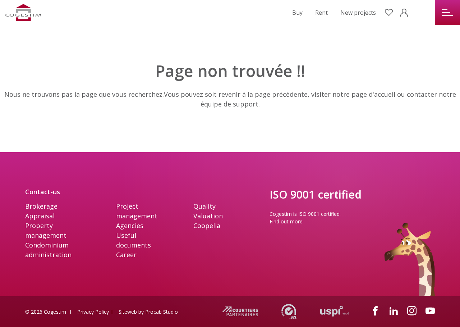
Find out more (286, 221)
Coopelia (206, 225)
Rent (321, 13)
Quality (204, 206)
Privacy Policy (93, 311)
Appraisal (40, 216)
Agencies (129, 225)
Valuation (208, 216)
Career (126, 254)
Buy (297, 13)
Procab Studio (161, 311)
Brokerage (41, 206)
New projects (358, 13)
